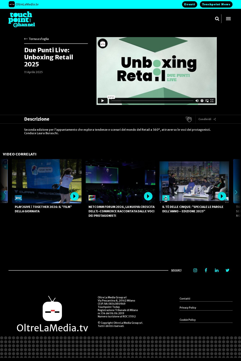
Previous (5, 192)
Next (236, 192)
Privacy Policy (188, 307)
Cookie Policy (188, 319)
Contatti (185, 298)
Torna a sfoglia (39, 39)
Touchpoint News (216, 4)
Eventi (189, 4)
